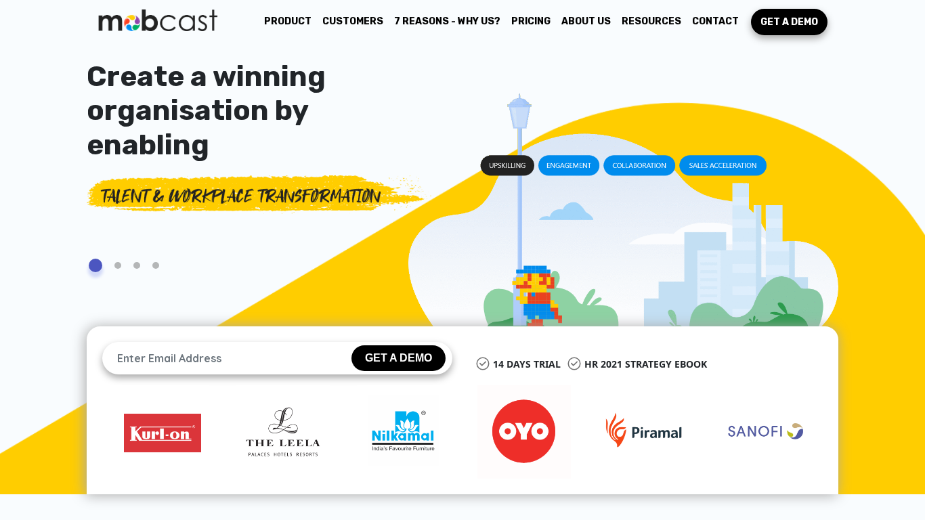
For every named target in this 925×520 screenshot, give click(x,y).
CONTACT (715, 21)
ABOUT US (586, 21)
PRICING (531, 21)
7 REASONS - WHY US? (447, 21)
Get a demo (789, 22)
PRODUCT (290, 21)
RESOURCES (651, 21)
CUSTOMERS (352, 21)
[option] (162, 432)
